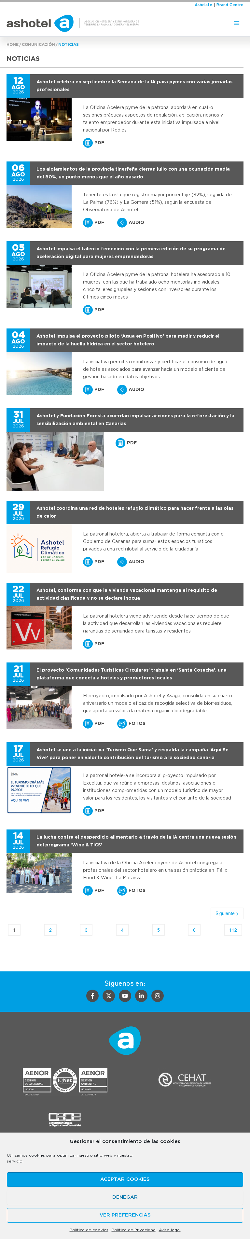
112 (233, 929)
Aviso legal (170, 1230)
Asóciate (203, 5)
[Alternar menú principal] (236, 23)
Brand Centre (229, 5)
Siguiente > (227, 913)
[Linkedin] (141, 996)
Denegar (125, 1197)
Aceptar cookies (125, 1179)
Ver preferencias (125, 1215)
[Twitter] (109, 996)
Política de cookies (89, 1230)
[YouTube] (125, 996)
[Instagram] (157, 996)
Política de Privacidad (134, 1230)
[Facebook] (92, 996)
